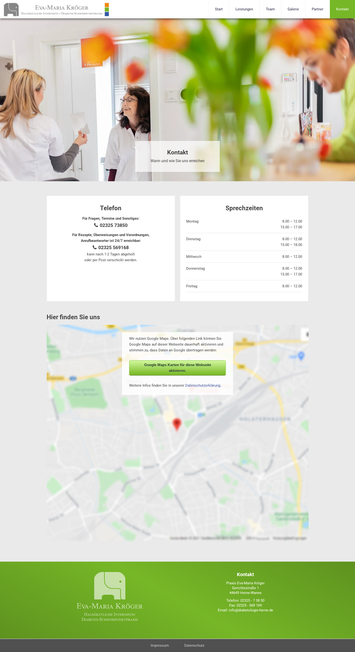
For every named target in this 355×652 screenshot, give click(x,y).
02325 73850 (114, 225)
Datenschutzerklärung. (203, 385)
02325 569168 (113, 247)
